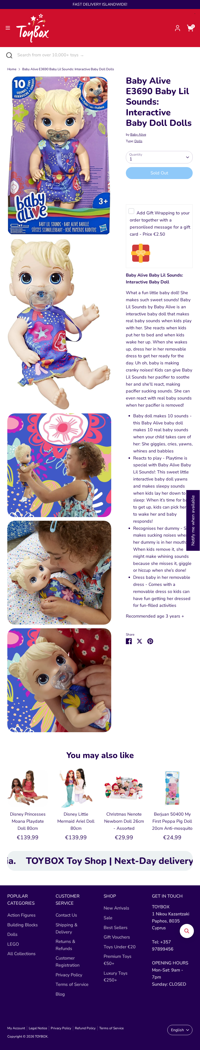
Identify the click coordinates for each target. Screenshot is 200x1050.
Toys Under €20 (120, 947)
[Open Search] (9, 55)
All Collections (21, 954)
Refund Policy (85, 1028)
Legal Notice (38, 1028)
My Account (16, 1028)
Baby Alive (138, 134)
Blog (60, 994)
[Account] (177, 27)
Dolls (138, 141)
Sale (108, 918)
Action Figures (21, 915)
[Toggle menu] (8, 28)
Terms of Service (72, 984)
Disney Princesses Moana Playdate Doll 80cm (28, 821)
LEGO (13, 944)
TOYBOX (41, 1036)
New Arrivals (116, 908)
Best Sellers (116, 927)
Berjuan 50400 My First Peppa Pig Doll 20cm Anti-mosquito (172, 821)
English (177, 1030)
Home (11, 69)
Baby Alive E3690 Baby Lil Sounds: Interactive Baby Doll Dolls (68, 69)
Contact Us (66, 915)
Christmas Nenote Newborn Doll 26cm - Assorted (124, 821)
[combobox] (105, 55)
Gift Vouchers (117, 937)
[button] (187, 931)
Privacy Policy (69, 975)
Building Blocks (22, 925)
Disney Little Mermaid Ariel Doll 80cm (75, 821)
